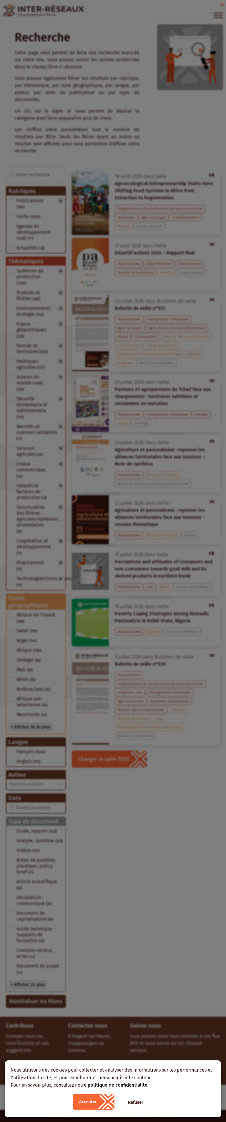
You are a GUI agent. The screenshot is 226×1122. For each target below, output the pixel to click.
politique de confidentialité (117, 1085)
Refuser (135, 1102)
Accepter (88, 1101)
